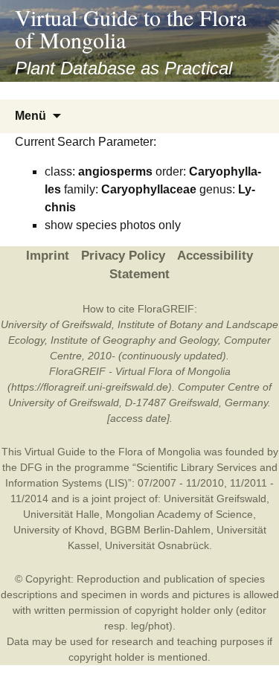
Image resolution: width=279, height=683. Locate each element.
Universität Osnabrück (157, 545)
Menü (30, 115)
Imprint (47, 255)
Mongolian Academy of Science (179, 514)
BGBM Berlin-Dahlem (160, 530)
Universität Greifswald (215, 498)
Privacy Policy (123, 255)
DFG (31, 467)
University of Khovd (58, 530)
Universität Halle (61, 514)
